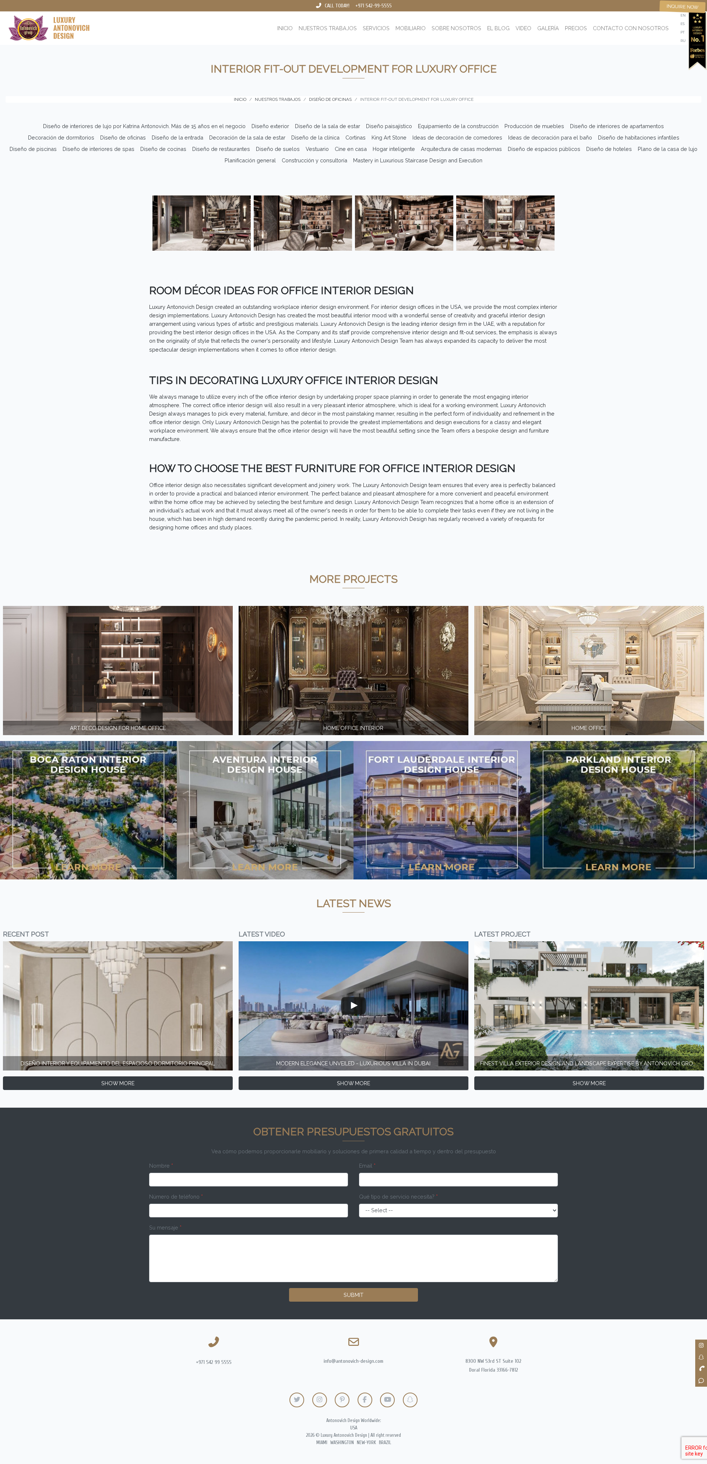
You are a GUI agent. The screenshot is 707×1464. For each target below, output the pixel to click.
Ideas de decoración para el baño (550, 137)
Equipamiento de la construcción (458, 126)
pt (682, 32)
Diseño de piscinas (33, 149)
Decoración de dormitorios (61, 137)
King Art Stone (389, 137)
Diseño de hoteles (609, 149)
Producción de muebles (534, 126)
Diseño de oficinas (123, 137)
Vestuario (317, 149)
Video (523, 28)
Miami (321, 1442)
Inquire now (682, 6)
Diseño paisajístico (389, 126)
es (682, 24)
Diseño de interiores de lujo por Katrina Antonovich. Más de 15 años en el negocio (144, 126)
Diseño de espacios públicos (544, 149)
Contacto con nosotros (631, 28)
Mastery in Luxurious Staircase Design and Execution (417, 160)
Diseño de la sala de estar (327, 126)
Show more (117, 1083)
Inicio (285, 28)
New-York (366, 1442)
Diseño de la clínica (315, 137)
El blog (498, 28)
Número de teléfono (176, 1196)
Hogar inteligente (394, 149)
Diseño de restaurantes (221, 149)
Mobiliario (410, 28)
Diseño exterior (270, 126)
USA (353, 1428)
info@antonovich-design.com (353, 1361)
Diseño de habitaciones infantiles (638, 137)
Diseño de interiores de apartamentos (617, 126)
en (683, 15)
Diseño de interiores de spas (98, 149)
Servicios (376, 28)
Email (367, 1166)
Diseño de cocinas (163, 149)
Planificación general (250, 160)
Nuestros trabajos (328, 28)
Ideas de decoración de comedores (457, 137)
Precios (576, 28)
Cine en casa (351, 149)
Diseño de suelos (278, 149)
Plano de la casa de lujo (667, 149)
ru (683, 41)
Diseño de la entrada (177, 137)
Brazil (385, 1442)
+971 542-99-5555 (373, 6)
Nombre (161, 1166)
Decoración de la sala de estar (247, 137)
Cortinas (355, 137)
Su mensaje (165, 1227)
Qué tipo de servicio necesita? (398, 1196)
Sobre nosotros (456, 28)
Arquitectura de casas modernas (461, 149)
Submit (353, 1295)
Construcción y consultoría (314, 160)
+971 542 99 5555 (214, 1362)
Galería (548, 28)
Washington (342, 1442)
